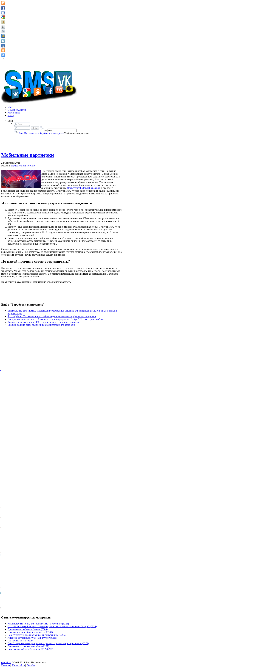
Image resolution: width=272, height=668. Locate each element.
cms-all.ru (6, 662)
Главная (5, 665)
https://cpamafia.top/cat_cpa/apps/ (83, 188)
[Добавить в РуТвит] (3, 55)
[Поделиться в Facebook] (3, 8)
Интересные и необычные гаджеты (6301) (30, 632)
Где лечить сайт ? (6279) (20, 640)
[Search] (45, 130)
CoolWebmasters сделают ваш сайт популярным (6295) (36, 635)
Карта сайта (18, 665)
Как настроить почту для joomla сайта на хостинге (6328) (38, 623)
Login (35, 128)
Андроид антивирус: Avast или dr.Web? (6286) (32, 637)
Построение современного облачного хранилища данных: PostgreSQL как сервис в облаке (56, 319)
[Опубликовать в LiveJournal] (3, 31)
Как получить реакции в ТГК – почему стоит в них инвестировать (43, 322)
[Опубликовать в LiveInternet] (3, 27)
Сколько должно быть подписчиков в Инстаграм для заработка (41, 324)
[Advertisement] (62, 142)
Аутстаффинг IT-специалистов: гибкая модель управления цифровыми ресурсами (52, 316)
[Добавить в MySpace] (3, 45)
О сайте (31, 665)
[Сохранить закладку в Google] (3, 17)
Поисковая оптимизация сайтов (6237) (28, 646)
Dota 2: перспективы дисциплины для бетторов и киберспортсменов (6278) (48, 643)
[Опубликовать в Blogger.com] (3, 3)
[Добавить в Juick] (3, 22)
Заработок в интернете (52, 133)
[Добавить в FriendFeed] (3, 12)
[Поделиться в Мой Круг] (3, 41)
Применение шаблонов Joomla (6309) (28, 629)
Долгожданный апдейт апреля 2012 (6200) (30, 649)
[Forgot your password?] (42, 128)
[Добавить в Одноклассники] (3, 50)
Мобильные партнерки (27, 155)
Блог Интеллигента (29, 133)
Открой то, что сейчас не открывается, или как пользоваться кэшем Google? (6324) (52, 626)
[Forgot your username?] (16, 131)
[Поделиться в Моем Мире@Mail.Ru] (3, 36)
